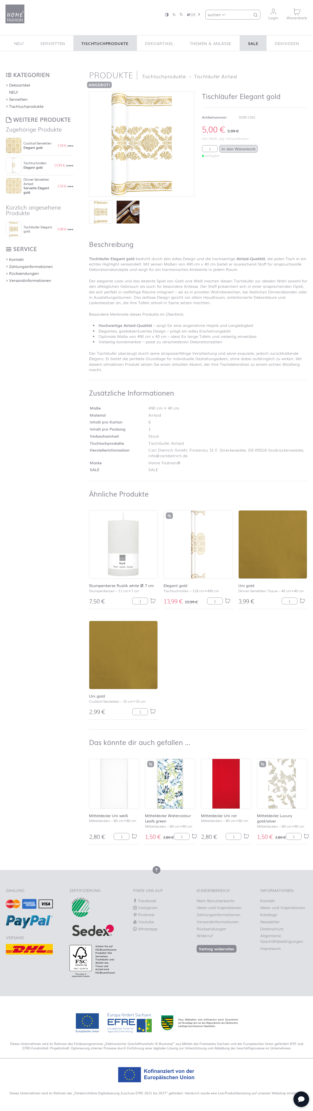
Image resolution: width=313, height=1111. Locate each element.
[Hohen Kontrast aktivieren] (167, 14)
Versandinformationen (30, 280)
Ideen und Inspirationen (219, 907)
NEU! (19, 43)
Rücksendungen (24, 273)
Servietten (52, 43)
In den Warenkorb (239, 149)
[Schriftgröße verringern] (174, 14)
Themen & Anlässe (211, 43)
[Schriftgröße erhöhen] (181, 14)
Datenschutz (271, 929)
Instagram (147, 907)
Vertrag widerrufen (216, 949)
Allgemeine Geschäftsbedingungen (281, 938)
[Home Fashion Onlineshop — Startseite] (15, 14)
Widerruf (205, 935)
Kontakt (16, 259)
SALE (253, 43)
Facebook (146, 900)
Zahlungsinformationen (31, 266)
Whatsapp (147, 929)
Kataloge (268, 914)
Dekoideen (287, 43)
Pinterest (146, 914)
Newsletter (270, 921)
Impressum (270, 948)
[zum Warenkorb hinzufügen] (153, 601)
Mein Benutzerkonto (216, 900)
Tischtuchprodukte (105, 43)
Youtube (145, 921)
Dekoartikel (159, 43)
